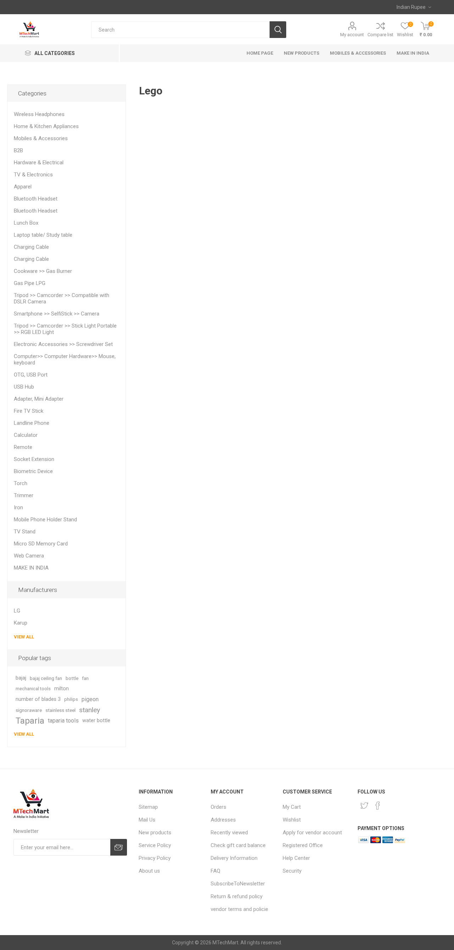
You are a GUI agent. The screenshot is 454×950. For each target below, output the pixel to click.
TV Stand (24, 531)
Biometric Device (33, 471)
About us (149, 871)
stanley (89, 710)
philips (71, 699)
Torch (20, 483)
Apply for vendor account (312, 832)
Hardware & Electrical (38, 162)
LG (17, 611)
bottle (72, 678)
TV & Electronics (33, 174)
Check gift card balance (238, 845)
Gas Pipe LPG (29, 283)
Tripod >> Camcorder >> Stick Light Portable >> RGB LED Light (65, 329)
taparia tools (63, 720)
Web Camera (29, 556)
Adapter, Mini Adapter (38, 399)
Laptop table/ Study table (43, 235)
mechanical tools (33, 688)
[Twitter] (364, 805)
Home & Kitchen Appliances (46, 126)
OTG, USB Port (31, 375)
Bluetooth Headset (35, 199)
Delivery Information (234, 858)
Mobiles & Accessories (41, 138)
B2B (18, 150)
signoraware (29, 710)
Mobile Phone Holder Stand (45, 519)
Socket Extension (34, 459)
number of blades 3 (38, 699)
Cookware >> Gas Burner (43, 271)
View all (24, 636)
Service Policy (155, 845)
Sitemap (148, 807)
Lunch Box (26, 223)
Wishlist (292, 820)
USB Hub (24, 387)
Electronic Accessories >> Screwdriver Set (63, 344)
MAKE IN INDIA (31, 568)
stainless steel (60, 710)
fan (85, 678)
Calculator (26, 435)
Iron (18, 507)
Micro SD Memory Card (41, 543)
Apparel (23, 186)
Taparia (30, 721)
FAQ (215, 871)
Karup (20, 623)
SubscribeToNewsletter (238, 883)
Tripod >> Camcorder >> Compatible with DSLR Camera (61, 298)
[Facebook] (377, 805)
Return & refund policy (236, 896)
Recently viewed (229, 832)
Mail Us (147, 820)
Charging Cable (31, 247)
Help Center (296, 858)
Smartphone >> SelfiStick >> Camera (56, 314)
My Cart (292, 807)
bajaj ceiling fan (46, 678)
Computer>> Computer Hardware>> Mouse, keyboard (65, 359)
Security (292, 871)
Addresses (223, 820)
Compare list (380, 34)
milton (61, 689)
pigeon (90, 699)
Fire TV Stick (28, 411)
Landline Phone (31, 423)
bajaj (21, 678)
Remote (23, 447)
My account (352, 34)
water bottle (96, 721)
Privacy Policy (155, 858)
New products (155, 832)
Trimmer (23, 495)
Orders (218, 807)
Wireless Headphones (39, 114)
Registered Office (303, 845)
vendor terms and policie (239, 909)
